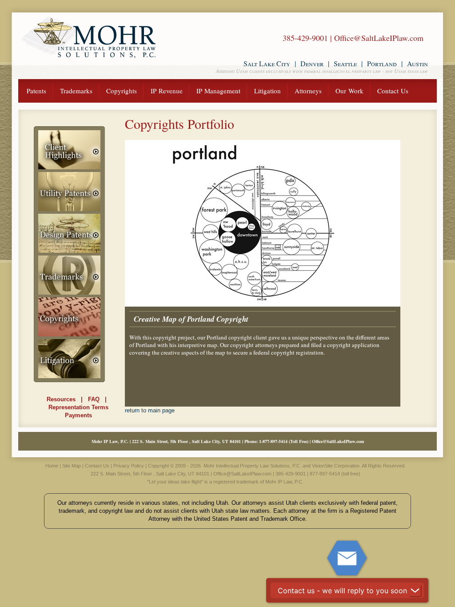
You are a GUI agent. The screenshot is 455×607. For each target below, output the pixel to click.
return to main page (150, 410)
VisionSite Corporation (335, 465)
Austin (417, 63)
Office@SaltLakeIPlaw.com (378, 37)
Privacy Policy (128, 465)
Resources (61, 399)
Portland (382, 63)
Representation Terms (78, 407)
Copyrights (121, 90)
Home (51, 465)
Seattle (345, 63)
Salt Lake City (266, 63)
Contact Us (392, 90)
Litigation (267, 90)
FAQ (94, 399)
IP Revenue (167, 90)
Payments (78, 415)
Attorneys (308, 90)
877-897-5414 (275, 441)
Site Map (71, 465)
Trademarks (76, 90)
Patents (36, 90)
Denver (311, 63)
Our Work (349, 90)
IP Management (218, 90)
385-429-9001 (305, 37)
